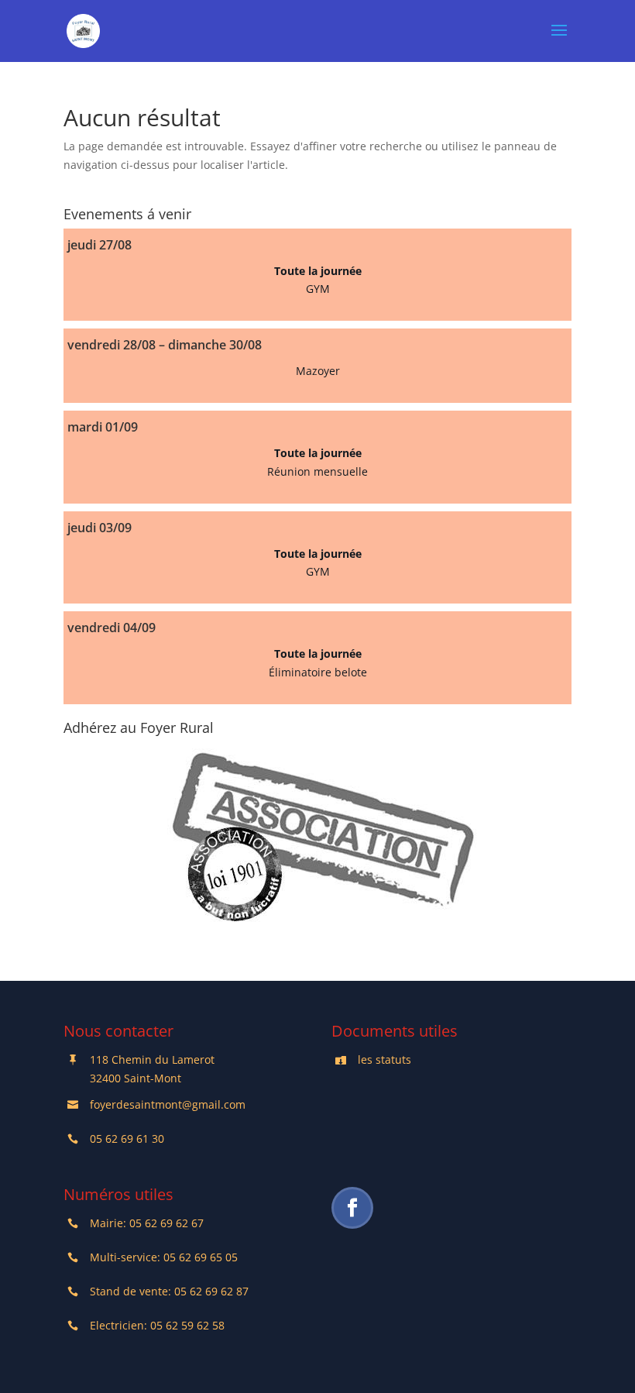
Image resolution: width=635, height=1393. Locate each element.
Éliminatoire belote (318, 672)
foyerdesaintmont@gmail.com (167, 1104)
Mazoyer (318, 370)
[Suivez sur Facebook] (352, 1208)
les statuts (384, 1059)
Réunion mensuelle (317, 471)
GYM (318, 288)
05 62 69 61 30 (127, 1138)
